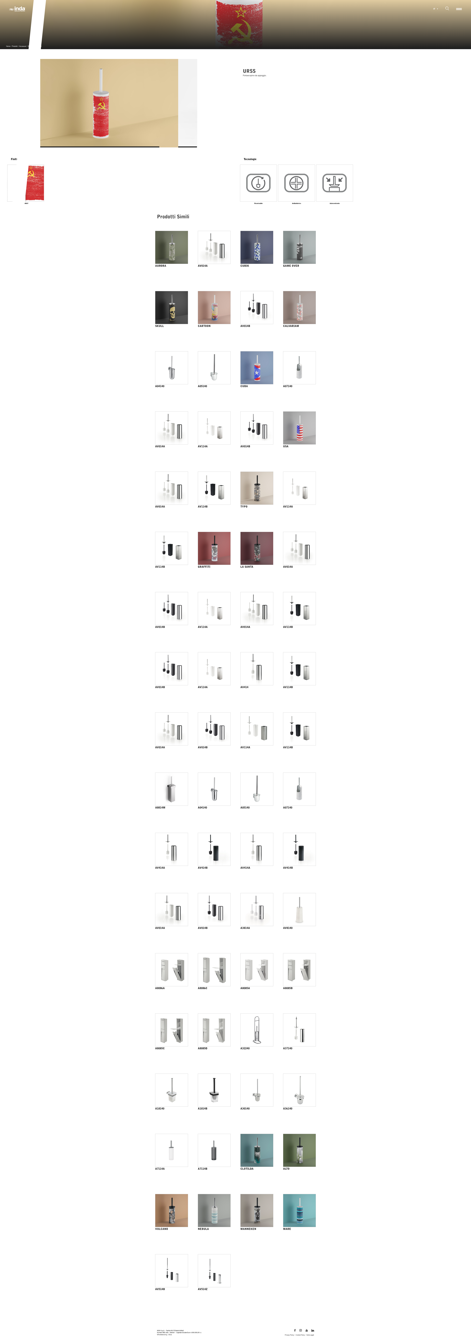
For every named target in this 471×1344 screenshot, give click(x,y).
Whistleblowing (162, 1335)
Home (8, 46)
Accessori (22, 46)
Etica (170, 1335)
